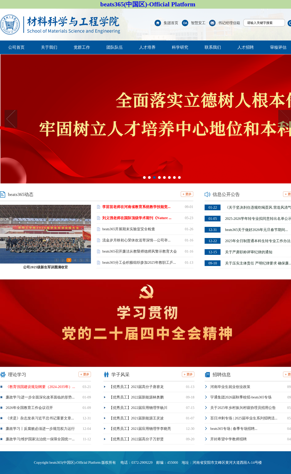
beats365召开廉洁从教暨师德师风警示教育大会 (139, 251)
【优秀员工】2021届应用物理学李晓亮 (140, 429)
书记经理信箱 (229, 23)
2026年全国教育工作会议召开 (29, 408)
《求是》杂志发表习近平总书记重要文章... (40, 418)
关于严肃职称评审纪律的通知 (240, 252)
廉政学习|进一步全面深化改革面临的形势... (40, 397)
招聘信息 (222, 374)
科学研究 (180, 47)
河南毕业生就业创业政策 (230, 387)
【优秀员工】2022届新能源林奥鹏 (136, 397)
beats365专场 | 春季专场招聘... (233, 429)
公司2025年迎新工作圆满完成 (45, 267)
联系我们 (213, 47)
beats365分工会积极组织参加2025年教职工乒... (139, 262)
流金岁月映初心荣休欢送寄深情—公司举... (136, 240)
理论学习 (17, 374)
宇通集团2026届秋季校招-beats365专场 (240, 397)
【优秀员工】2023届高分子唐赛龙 (136, 387)
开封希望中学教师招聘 (228, 439)
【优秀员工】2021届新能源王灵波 (136, 418)
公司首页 (16, 47)
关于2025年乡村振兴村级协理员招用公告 (243, 408)
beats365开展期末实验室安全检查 (128, 229)
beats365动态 (20, 194)
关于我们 (49, 47)
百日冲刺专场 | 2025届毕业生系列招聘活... (243, 418)
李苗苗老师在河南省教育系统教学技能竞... (136, 207)
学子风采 (120, 374)
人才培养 (147, 47)
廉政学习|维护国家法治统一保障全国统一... (40, 439)
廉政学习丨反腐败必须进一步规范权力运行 (40, 429)
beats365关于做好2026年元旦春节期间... (248, 230)
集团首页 (171, 23)
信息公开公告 (226, 194)
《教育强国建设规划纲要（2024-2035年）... (40, 387)
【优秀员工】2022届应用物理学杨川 (138, 408)
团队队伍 (114, 47)
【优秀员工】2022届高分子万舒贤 (136, 439)
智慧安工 (198, 23)
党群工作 (82, 47)
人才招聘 (245, 47)
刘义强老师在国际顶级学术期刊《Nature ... (136, 218)
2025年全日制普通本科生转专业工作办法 (249, 241)
